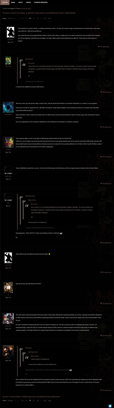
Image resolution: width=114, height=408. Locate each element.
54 (10, 179)
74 (22, 18)
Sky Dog (8, 66)
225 (45, 18)
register (23, 8)
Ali (8, 203)
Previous (10, 18)
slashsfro (8, 176)
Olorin (8, 149)
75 (26, 18)
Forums (6, 13)
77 (34, 18)
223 (10, 328)
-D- (8, 295)
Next (49, 18)
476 (12, 42)
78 (37, 18)
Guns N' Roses (18, 13)
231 (10, 297)
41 (10, 206)
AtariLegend (8, 114)
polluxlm (8, 326)
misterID (10, 39)
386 (10, 360)
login (29, 8)
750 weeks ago (104, 46)
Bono (8, 358)
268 (10, 152)
